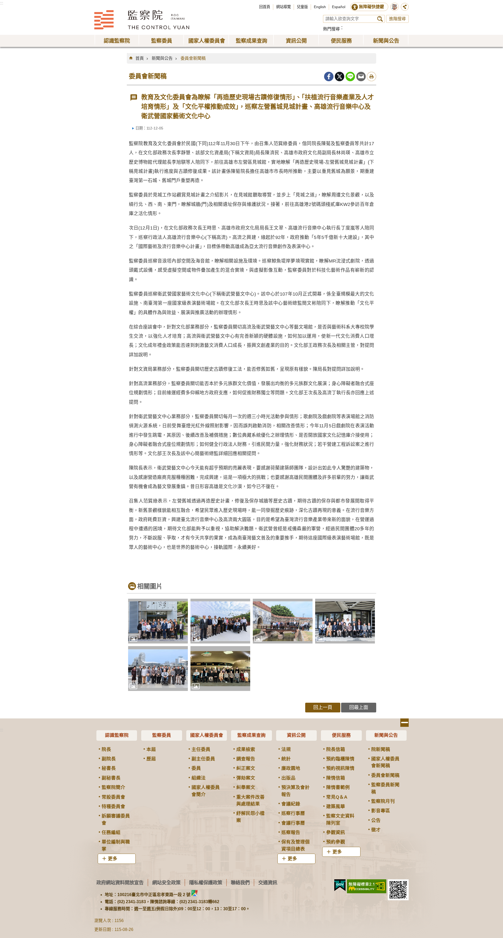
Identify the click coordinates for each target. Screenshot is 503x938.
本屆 (151, 749)
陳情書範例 (338, 787)
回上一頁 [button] (322, 707)
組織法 (199, 778)
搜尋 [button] (380, 19)
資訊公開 (296, 735)
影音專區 (380, 810)
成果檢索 (245, 749)
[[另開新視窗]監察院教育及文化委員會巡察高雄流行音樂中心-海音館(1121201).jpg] (345, 621)
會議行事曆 (293, 823)
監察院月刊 (383, 801)
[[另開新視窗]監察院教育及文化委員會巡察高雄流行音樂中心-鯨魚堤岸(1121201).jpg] (158, 668)
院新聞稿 (380, 749)
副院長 (109, 758)
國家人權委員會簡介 (206, 791)
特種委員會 (113, 806)
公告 (376, 820)
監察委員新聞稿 (385, 788)
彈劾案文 (245, 778)
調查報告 (245, 758)
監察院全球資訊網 (141, 20)
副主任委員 (203, 758)
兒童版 (302, 7)
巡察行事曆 (293, 813)
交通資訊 (267, 882)
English (320, 7)
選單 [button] (404, 722)
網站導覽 (283, 7)
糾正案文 (245, 768)
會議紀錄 (290, 803)
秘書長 (109, 768)
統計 (286, 758)
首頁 (139, 58)
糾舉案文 (245, 787)
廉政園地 (290, 768)
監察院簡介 (113, 787)
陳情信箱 (335, 778)
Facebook (328, 76)
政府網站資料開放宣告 (120, 882)
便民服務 (341, 735)
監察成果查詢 (251, 735)
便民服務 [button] (341, 41)
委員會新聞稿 (193, 58)
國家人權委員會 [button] (206, 41)
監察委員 (161, 735)
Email (361, 76)
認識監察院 (117, 735)
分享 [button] (405, 7)
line (350, 76)
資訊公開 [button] (296, 41)
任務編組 (111, 832)
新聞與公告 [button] (386, 41)
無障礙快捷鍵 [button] (371, 6)
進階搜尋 (397, 19)
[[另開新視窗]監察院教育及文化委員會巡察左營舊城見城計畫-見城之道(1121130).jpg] (220, 621)
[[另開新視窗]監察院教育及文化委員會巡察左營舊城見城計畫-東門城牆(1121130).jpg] (283, 621)
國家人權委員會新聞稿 (385, 762)
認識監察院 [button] (117, 41)
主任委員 (201, 749)
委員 (196, 768)
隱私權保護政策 (205, 882)
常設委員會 (113, 797)
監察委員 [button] (161, 41)
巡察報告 (290, 832)
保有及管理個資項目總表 (295, 845)
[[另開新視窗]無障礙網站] (366, 886)
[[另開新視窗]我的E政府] (340, 885)
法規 (286, 749)
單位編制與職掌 (116, 845)
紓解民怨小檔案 (250, 817)
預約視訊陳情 (340, 768)
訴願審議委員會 (116, 819)
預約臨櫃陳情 (340, 758)
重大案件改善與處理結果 (250, 800)
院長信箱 (335, 749)
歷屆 (151, 758)
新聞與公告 (162, 58)
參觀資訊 (335, 832)
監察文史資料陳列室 (340, 819)
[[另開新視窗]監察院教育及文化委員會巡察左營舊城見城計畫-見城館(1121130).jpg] (158, 621)
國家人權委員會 (206, 735)
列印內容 (371, 76)
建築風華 (335, 806)
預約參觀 (335, 841)
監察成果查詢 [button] (251, 41)
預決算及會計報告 (295, 791)
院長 (106, 749)
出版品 (288, 778)
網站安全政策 (166, 882)
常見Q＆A (336, 797)
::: (1, 3)
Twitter (339, 76)
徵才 (376, 829)
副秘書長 (111, 778)
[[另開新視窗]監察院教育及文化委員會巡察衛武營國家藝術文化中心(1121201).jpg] (220, 668)
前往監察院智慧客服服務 (394, 7)
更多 (112, 858)
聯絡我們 (240, 882)
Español (338, 7)
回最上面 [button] (358, 707)
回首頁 (264, 7)
